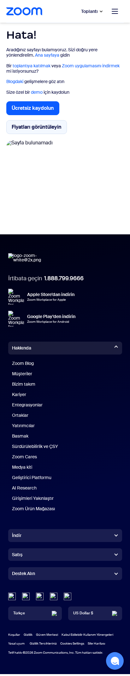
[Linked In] (12, 596)
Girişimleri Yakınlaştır (33, 498)
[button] (115, 661)
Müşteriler (22, 374)
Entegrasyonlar (27, 405)
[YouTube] (40, 596)
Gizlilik (28, 635)
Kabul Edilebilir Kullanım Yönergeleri (87, 635)
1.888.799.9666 (64, 278)
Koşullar (14, 635)
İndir (16, 535)
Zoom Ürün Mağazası (33, 508)
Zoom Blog (23, 363)
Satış (17, 554)
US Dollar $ (83, 613)
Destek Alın (23, 575)
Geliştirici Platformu (31, 477)
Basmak (20, 436)
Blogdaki (14, 81)
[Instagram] (67, 596)
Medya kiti (22, 467)
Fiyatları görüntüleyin (39, 128)
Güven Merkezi (47, 635)
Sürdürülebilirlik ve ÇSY (35, 446)
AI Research (24, 488)
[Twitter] (26, 596)
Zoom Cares (24, 457)
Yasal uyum (16, 643)
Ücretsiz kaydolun (35, 110)
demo (37, 92)
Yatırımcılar (23, 425)
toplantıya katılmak (31, 66)
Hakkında (21, 348)
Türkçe (19, 613)
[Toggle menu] (115, 11)
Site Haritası (96, 643)
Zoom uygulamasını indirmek (91, 66)
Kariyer (19, 394)
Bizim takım (23, 384)
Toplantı (89, 11)
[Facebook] (53, 596)
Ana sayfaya (47, 55)
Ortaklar (20, 415)
